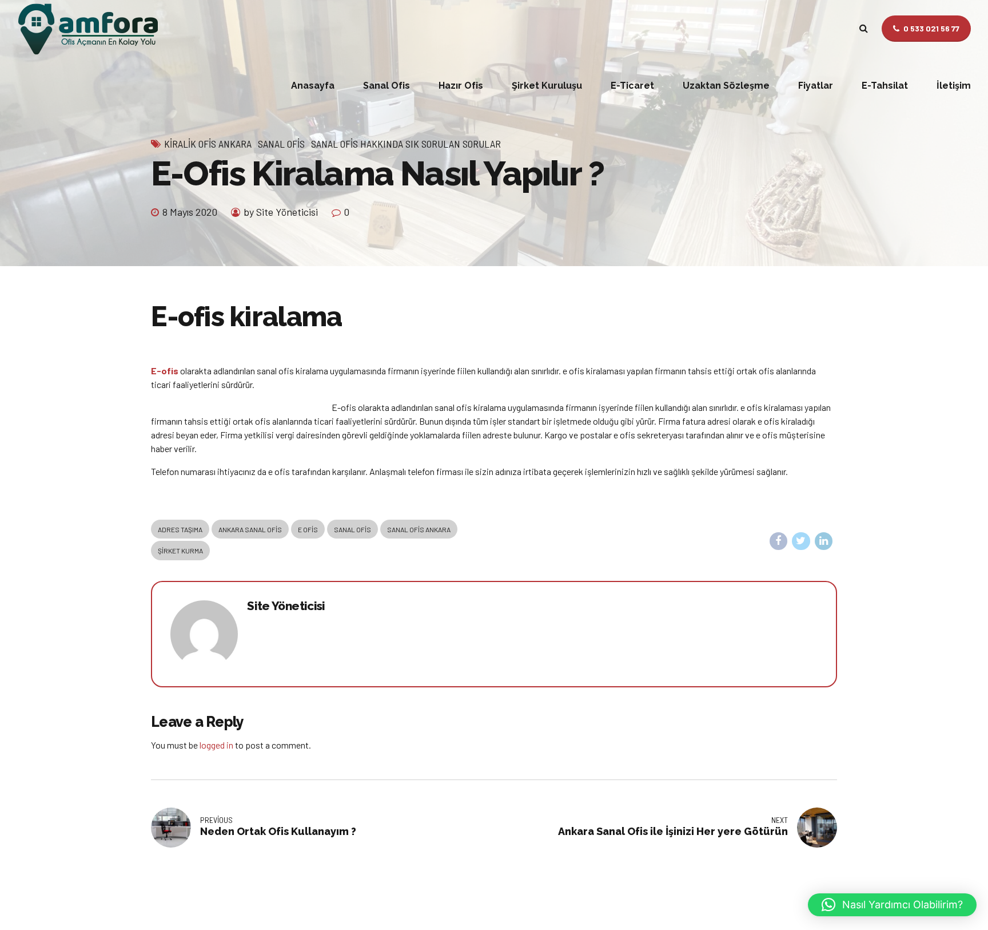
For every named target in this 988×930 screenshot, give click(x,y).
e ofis (308, 529)
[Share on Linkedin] (824, 541)
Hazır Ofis (461, 85)
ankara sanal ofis (250, 529)
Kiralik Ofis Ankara (208, 143)
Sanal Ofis (386, 85)
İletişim (954, 85)
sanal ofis (352, 529)
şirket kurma (180, 551)
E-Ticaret (632, 85)
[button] (892, 904)
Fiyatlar (815, 85)
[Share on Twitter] (801, 541)
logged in (216, 744)
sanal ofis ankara (419, 529)
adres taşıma (180, 529)
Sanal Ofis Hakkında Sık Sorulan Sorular (406, 143)
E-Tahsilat (885, 85)
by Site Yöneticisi (281, 211)
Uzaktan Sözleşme (726, 85)
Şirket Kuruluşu (547, 85)
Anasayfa (312, 85)
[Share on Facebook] (779, 541)
